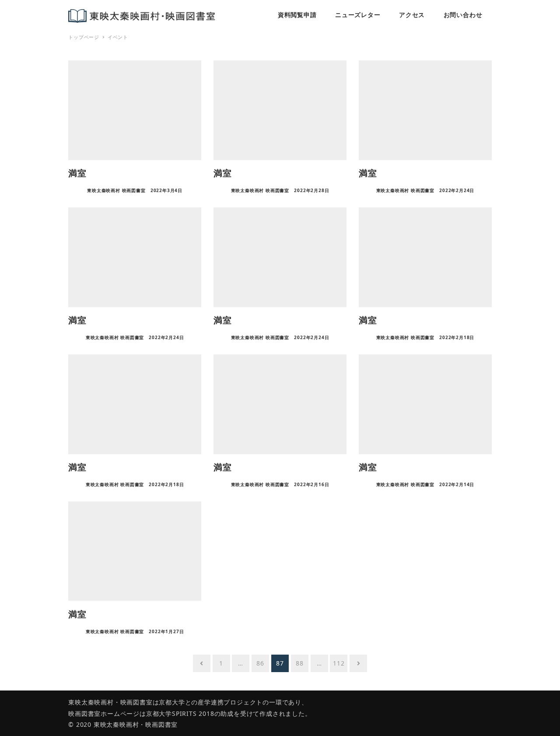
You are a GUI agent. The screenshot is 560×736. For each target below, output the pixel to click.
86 (260, 663)
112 (338, 663)
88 (300, 663)
